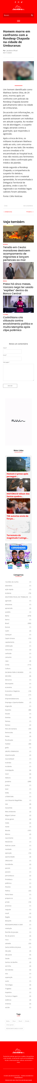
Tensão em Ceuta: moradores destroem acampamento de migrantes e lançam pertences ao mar (16, 254)
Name (5, 348)
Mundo (5, 244)
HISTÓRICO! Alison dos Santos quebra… (18, 495)
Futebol (5, 314)
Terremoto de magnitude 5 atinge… (17, 536)
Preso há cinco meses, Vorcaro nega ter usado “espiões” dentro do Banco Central (18, 288)
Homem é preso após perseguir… (17, 475)
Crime (5, 206)
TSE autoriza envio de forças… (17, 517)
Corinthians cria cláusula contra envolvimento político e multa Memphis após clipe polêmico (18, 324)
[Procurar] (32, 15)
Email (5, 355)
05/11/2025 (7, 53)
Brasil (5, 281)
